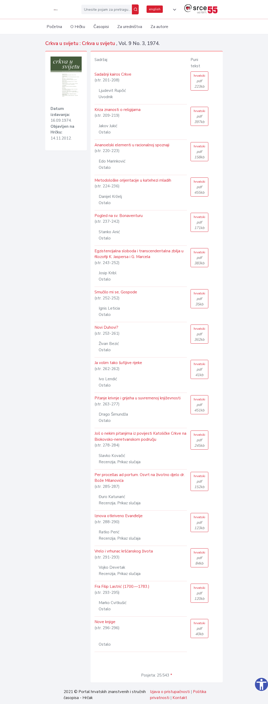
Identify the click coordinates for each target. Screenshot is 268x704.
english (154, 9)
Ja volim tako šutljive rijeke (118, 362)
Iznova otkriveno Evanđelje (118, 515)
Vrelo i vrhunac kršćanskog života (123, 551)
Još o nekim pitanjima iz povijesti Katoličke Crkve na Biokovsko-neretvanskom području (140, 436)
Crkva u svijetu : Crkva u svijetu (80, 43)
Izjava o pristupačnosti (170, 691)
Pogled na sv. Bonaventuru (118, 215)
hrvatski (199, 81)
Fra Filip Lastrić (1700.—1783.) (121, 586)
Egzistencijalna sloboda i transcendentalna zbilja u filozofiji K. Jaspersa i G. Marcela (138, 254)
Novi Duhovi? (106, 327)
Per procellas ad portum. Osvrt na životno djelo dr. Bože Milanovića (139, 477)
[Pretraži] (135, 9)
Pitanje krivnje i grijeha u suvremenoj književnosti (137, 398)
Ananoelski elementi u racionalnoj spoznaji (131, 145)
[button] (173, 10)
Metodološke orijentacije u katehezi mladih (132, 180)
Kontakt (179, 697)
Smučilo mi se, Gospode (115, 292)
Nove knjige (104, 621)
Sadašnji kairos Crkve (112, 74)
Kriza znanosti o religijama (117, 109)
